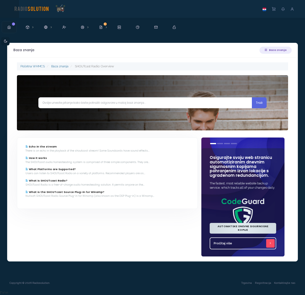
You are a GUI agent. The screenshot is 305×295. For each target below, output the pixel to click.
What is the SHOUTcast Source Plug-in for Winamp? (66, 192)
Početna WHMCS (32, 66)
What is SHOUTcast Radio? (47, 180)
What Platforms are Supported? (52, 169)
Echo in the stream (42, 146)
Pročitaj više (223, 243)
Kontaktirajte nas (284, 283)
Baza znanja (277, 50)
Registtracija (263, 283)
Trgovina (246, 283)
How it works (37, 158)
